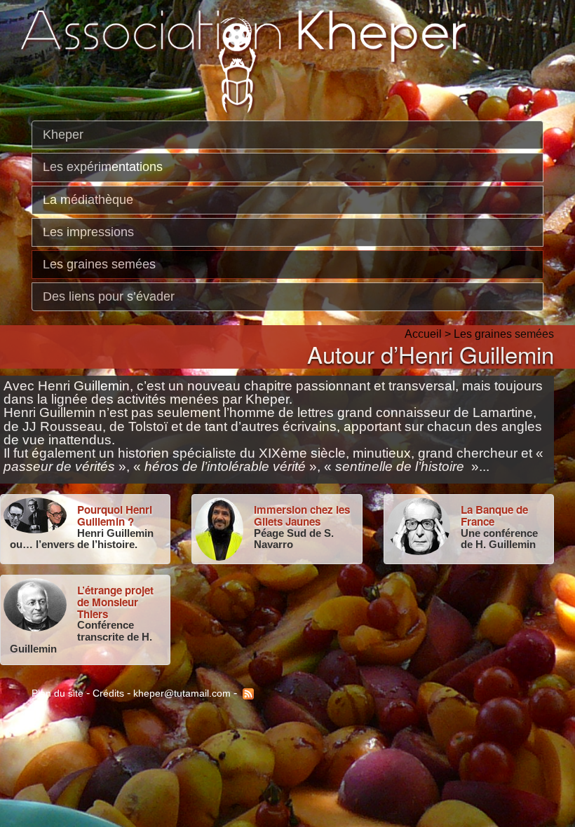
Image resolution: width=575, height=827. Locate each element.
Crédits (108, 692)
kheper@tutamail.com (182, 692)
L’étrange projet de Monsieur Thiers (115, 601)
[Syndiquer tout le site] (247, 692)
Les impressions (88, 232)
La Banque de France (494, 515)
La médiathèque (88, 199)
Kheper (63, 135)
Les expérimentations (103, 167)
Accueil (423, 334)
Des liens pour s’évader (109, 296)
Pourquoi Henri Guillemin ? (114, 515)
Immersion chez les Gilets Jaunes (302, 515)
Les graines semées (99, 264)
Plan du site (57, 692)
